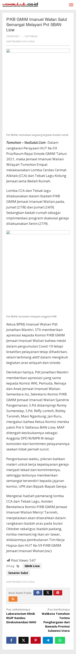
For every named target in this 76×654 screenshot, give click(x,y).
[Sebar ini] (11, 640)
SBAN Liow (32, 566)
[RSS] (13, 599)
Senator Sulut (18, 573)
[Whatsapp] (60, 640)
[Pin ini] (36, 640)
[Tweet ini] (23, 640)
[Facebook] (37, 592)
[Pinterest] (57, 592)
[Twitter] (47, 592)
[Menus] (71, 5)
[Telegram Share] (48, 640)
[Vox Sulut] (20, 4)
